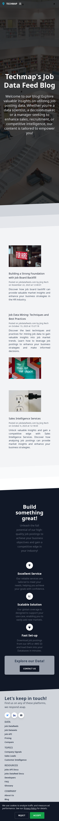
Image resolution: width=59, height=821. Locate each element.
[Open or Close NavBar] (20, 4)
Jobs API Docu (11, 769)
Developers (10, 777)
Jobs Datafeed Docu (14, 773)
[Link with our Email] (21, 715)
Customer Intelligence (15, 759)
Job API (8, 734)
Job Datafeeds (11, 726)
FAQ (7, 781)
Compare (9, 742)
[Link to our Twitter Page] (7, 715)
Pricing (8, 738)
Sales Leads (10, 755)
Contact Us (29, 668)
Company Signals (13, 751)
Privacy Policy (30, 808)
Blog (7, 799)
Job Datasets (11, 730)
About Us (9, 795)
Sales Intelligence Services (25, 418)
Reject (21, 815)
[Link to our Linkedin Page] (14, 715)
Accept (37, 815)
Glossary (9, 785)
